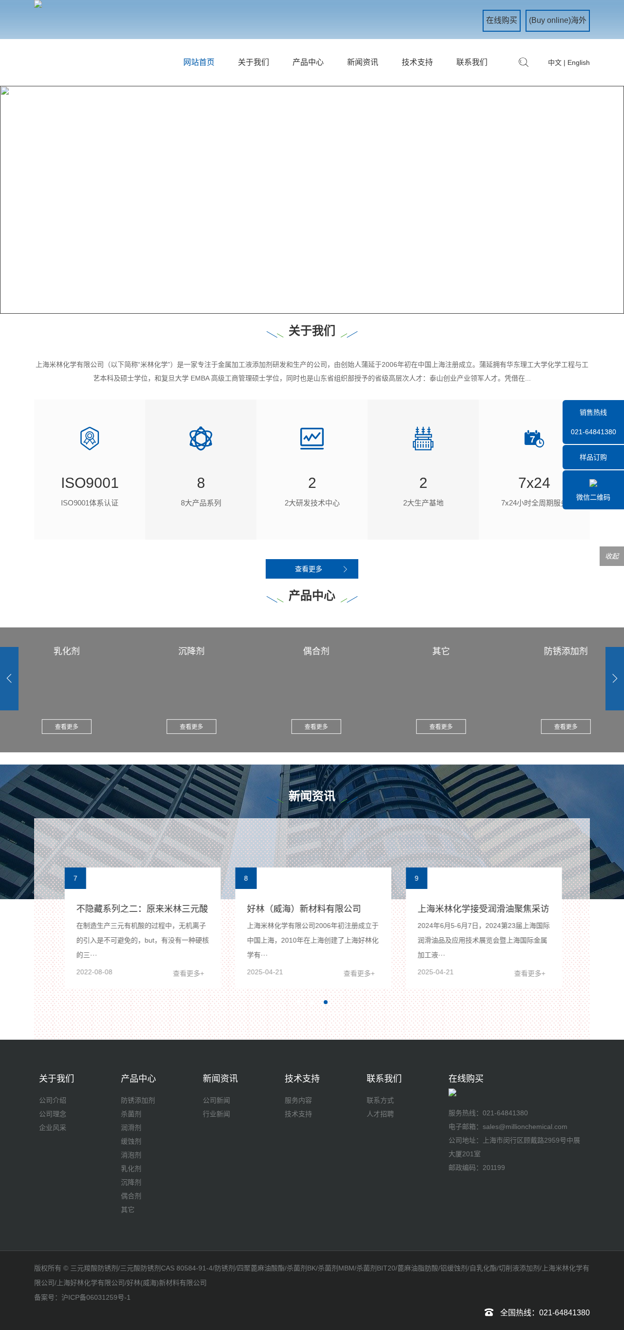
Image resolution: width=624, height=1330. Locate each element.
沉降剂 (131, 1182)
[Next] (614, 678)
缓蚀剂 (131, 1141)
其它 (128, 1209)
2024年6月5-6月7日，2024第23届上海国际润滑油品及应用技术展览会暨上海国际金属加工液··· (482, 940)
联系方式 (380, 1100)
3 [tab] (329, 1005)
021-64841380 (505, 1113)
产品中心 (308, 62)
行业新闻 (216, 1114)
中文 (555, 62)
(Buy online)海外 (557, 20)
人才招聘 (380, 1114)
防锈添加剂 (138, 1100)
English (578, 62)
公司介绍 (52, 1100)
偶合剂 (131, 1196)
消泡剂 (131, 1155)
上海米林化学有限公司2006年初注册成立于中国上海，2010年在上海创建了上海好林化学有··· (311, 940)
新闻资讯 (362, 62)
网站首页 (198, 62)
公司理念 (52, 1114)
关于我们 (253, 62)
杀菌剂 (131, 1114)
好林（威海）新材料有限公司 (303, 909)
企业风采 (52, 1127)
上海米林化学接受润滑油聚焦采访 (482, 909)
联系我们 (472, 62)
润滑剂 (131, 1127)
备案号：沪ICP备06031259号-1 (82, 1297)
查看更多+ (187, 973)
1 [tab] (303, 292)
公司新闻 (216, 1100)
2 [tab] (325, 292)
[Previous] (9, 678)
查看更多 (308, 569)
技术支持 (417, 62)
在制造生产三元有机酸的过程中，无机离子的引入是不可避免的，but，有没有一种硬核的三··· (141, 940)
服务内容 (298, 1100)
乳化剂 (131, 1168)
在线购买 (501, 20)
